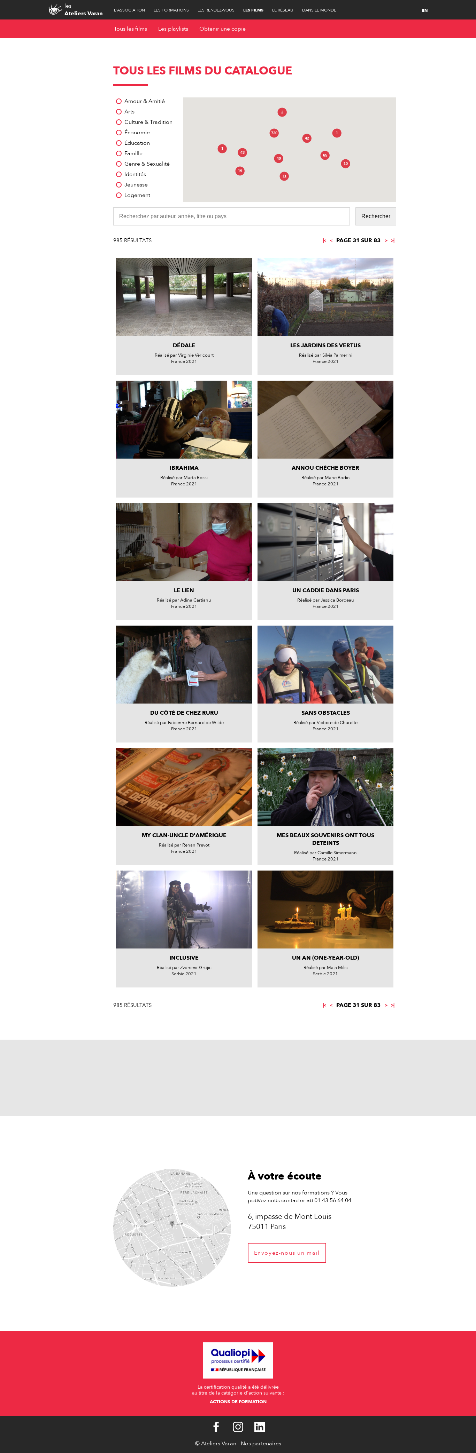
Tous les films (130, 29)
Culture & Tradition (148, 122)
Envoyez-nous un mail (287, 1253)
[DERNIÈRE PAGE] (392, 240)
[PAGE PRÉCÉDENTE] (331, 240)
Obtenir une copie (222, 29)
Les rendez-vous (216, 10)
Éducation (137, 143)
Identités (135, 174)
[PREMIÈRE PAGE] (325, 240)
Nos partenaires (261, 1443)
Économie (137, 132)
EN (425, 10)
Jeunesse (136, 185)
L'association (129, 10)
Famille (133, 153)
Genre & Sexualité (147, 164)
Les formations (171, 10)
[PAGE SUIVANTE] (386, 240)
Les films (253, 10)
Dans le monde (319, 10)
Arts (129, 112)
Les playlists (173, 29)
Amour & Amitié (144, 101)
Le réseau (282, 10)
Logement (137, 195)
